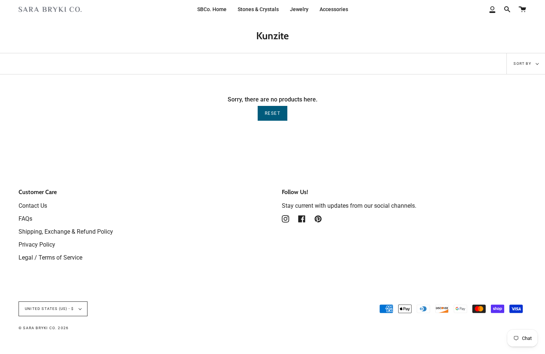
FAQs (25, 218)
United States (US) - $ (50, 309)
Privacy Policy (37, 244)
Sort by (522, 63)
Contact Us (33, 205)
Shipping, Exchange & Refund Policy (66, 231)
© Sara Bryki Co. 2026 (44, 328)
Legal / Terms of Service (50, 257)
